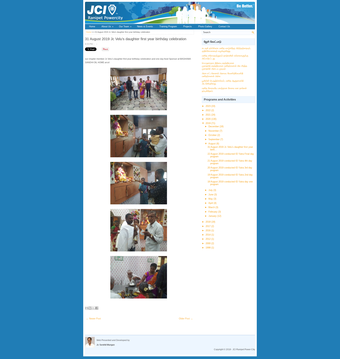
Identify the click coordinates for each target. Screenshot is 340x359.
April (211, 203)
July (210, 190)
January (212, 216)
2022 (208, 110)
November (214, 131)
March (212, 207)
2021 (208, 114)
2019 (208, 123)
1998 (208, 247)
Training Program (168, 26)
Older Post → (186, 318)
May (211, 198)
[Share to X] (93, 308)
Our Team (125, 26)
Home (92, 26)
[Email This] (86, 308)
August (212, 143)
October (212, 135)
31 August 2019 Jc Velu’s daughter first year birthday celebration (135, 39)
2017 (208, 226)
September (214, 139)
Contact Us (224, 26)
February (213, 211)
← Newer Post (93, 318)
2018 (208, 221)
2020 (208, 119)
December (214, 126)
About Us (107, 26)
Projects (187, 26)
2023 (208, 106)
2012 (208, 239)
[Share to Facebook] (96, 308)
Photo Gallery (205, 26)
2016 (208, 230)
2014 (208, 234)
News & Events (145, 26)
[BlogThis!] (90, 308)
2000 (208, 243)
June (211, 194)
